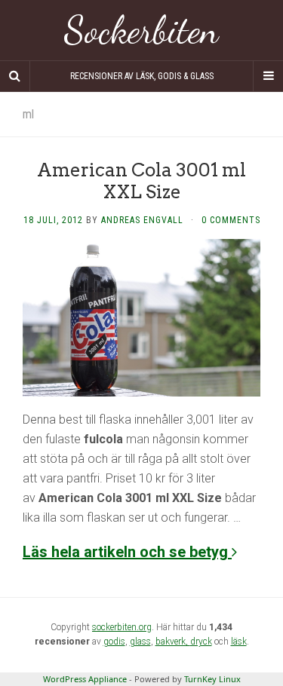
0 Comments (230, 220)
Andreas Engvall (142, 220)
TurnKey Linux (212, 678)
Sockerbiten (141, 30)
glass (140, 641)
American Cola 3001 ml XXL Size (141, 181)
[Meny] (268, 76)
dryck (201, 641)
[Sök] (15, 76)
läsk (239, 641)
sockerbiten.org (122, 627)
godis (114, 641)
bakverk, (172, 641)
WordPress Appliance (85, 678)
